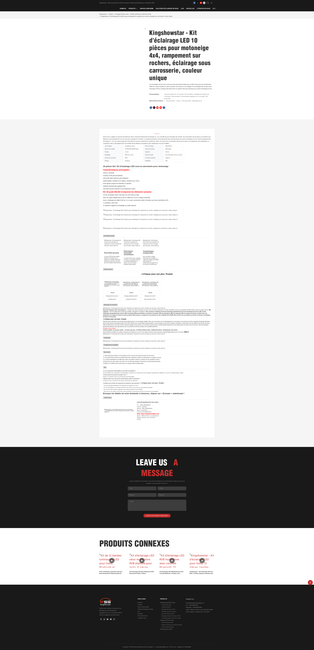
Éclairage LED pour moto (122, 14)
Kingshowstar (103, 14)
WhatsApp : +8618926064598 (194, 607)
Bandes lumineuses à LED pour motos (141, 14)
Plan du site (172, 647)
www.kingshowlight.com (162, 647)
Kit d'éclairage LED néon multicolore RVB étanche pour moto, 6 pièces (141, 572)
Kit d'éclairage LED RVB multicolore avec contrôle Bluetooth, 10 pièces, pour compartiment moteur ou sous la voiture (172, 572)
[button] (215, 8)
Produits (111, 14)
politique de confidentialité (184, 647)
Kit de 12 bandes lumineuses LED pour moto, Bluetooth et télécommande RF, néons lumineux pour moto (110, 572)
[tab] (157, 132)
